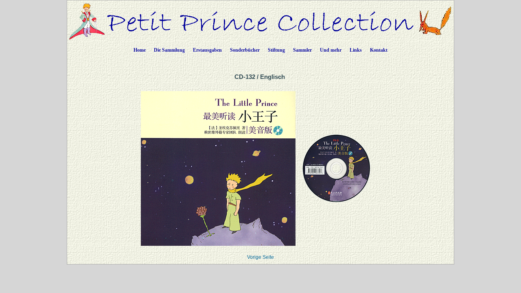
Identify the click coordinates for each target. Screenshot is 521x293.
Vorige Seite (260, 257)
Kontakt (378, 50)
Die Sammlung (169, 50)
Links (356, 50)
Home (140, 50)
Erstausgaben (207, 50)
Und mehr (330, 50)
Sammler (302, 50)
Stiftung (276, 50)
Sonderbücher (245, 50)
